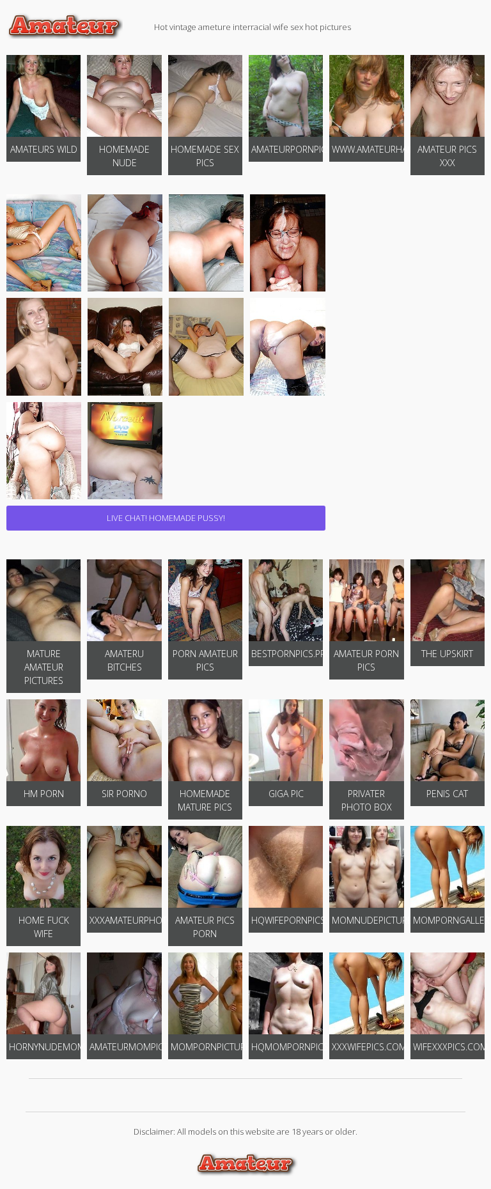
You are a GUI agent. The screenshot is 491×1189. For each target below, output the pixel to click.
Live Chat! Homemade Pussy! (166, 518)
